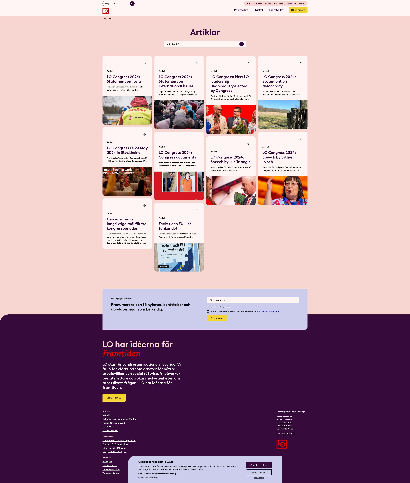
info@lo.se (288, 429)
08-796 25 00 (286, 422)
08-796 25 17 (286, 425)
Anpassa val (259, 478)
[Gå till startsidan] (105, 11)
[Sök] (132, 3)
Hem (104, 18)
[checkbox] (208, 307)
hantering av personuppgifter (269, 311)
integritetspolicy (152, 478)
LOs (258, 311)
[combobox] (118, 3)
